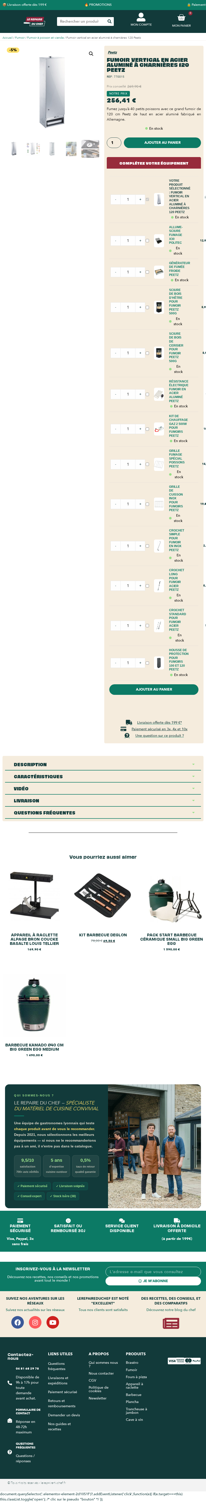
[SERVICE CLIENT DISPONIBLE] (122, 1220)
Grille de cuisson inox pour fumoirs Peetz (176, 498)
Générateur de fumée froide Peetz (179, 269)
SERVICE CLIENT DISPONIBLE (122, 1228)
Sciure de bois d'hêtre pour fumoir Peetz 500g (175, 301)
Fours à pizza (136, 1377)
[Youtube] (52, 1322)
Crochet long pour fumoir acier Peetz (176, 580)
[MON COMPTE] (141, 17)
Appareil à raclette (134, 1386)
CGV (92, 1380)
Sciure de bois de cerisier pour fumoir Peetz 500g (176, 347)
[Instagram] (35, 1322)
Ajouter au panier (162, 142)
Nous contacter (101, 1373)
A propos (99, 1353)
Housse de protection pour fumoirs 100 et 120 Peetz (179, 659)
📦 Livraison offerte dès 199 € (25, 5)
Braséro (132, 1362)
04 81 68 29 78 (27, 1369)
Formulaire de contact (28, 1411)
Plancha (132, 1401)
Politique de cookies (99, 1389)
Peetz (112, 52)
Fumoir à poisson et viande (45, 38)
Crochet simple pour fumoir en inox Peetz (176, 540)
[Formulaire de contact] (10, 1420)
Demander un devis (64, 1415)
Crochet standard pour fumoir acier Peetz (177, 620)
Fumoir (20, 38)
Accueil (8, 38)
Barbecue (133, 1394)
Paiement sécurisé (62, 1392)
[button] (91, 53)
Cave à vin (134, 1419)
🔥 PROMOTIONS (98, 5)
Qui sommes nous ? (103, 1364)
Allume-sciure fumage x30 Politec (176, 235)
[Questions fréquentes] (10, 1452)
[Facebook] (17, 1322)
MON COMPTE (141, 25)
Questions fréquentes (25, 1445)
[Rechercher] (109, 21)
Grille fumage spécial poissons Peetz (177, 458)
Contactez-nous (20, 1356)
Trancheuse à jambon (136, 1411)
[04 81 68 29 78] (10, 1383)
